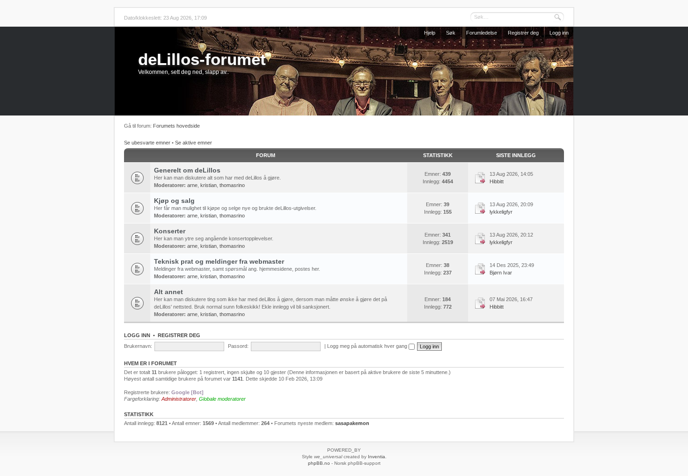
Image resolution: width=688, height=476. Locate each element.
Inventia (376, 456)
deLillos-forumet (202, 59)
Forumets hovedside (176, 126)
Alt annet (168, 292)
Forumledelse (481, 33)
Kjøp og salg (174, 200)
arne (192, 185)
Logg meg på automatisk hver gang (368, 346)
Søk (450, 33)
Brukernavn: (138, 346)
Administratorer (178, 399)
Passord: (238, 346)
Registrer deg (523, 33)
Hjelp (429, 33)
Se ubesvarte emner (147, 142)
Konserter (169, 231)
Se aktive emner (193, 142)
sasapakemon (352, 423)
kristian (208, 185)
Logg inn (559, 33)
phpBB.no (319, 463)
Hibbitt (497, 181)
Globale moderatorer (222, 399)
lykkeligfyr (501, 212)
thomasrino (232, 185)
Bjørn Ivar (501, 272)
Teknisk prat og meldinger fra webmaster (219, 261)
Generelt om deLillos (187, 170)
